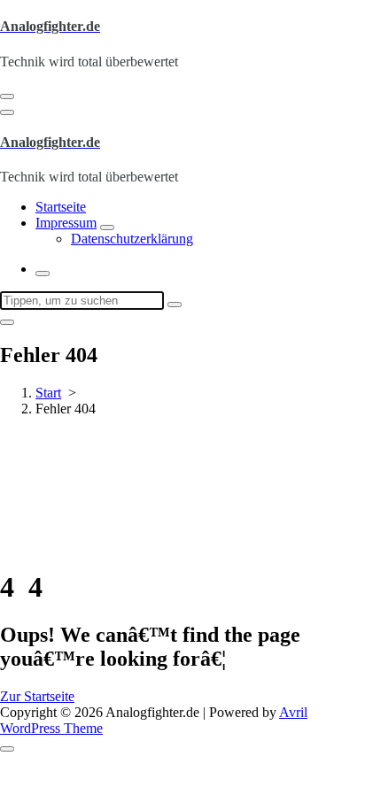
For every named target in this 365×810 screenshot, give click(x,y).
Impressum (66, 222)
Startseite (60, 206)
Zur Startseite (37, 696)
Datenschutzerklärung (132, 238)
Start (48, 392)
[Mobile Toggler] (107, 227)
